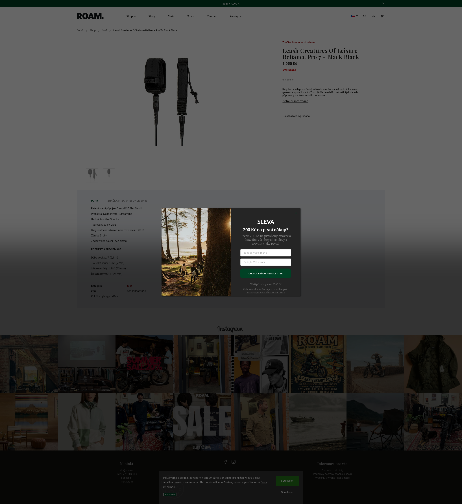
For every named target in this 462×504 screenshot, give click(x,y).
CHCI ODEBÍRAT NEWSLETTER (266, 273)
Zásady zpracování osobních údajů (266, 292)
